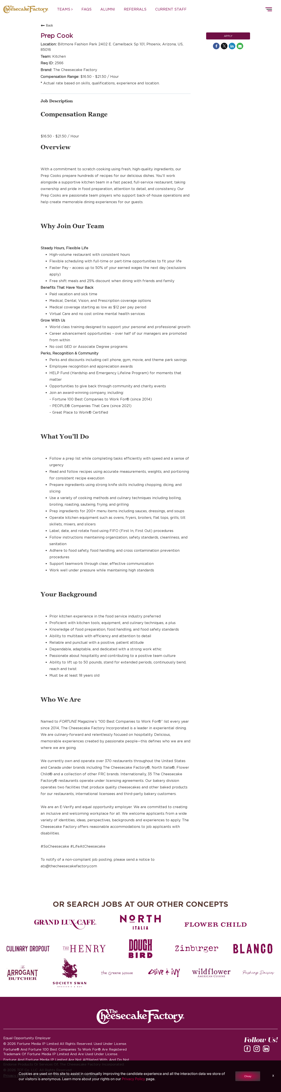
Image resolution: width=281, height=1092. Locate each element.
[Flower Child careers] (215, 924)
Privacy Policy (133, 1079)
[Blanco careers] (253, 948)
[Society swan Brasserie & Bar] (69, 972)
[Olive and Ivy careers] (164, 972)
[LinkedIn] (267, 1050)
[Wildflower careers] (211, 972)
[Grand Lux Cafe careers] (65, 924)
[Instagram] (257, 1050)
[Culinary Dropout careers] (28, 948)
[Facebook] (248, 1050)
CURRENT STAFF (171, 9)
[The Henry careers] (84, 948)
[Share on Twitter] (224, 46)
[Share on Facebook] (216, 46)
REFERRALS (135, 9)
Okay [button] (247, 1076)
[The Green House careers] (117, 972)
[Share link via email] (240, 46)
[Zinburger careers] (197, 948)
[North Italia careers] (140, 922)
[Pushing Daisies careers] (258, 972)
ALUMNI (107, 9)
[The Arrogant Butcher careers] (22, 972)
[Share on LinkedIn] (232, 46)
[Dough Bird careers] (140, 948)
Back (49, 25)
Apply (228, 35)
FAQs (86, 9)
